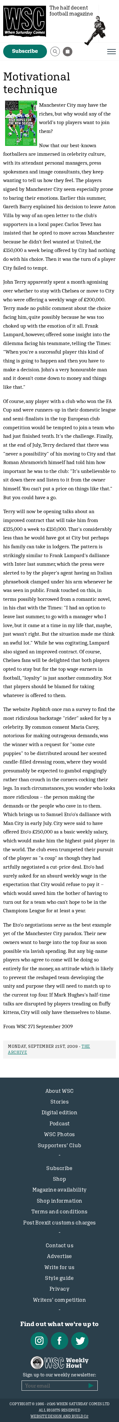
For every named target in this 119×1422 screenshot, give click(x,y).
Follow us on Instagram (39, 1341)
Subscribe (25, 51)
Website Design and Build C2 (59, 1416)
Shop (59, 1179)
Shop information (60, 1201)
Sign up (91, 1385)
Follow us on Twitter (80, 1341)
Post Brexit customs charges (59, 1222)
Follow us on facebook (59, 1341)
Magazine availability (59, 1189)
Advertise (59, 1256)
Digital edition (59, 1112)
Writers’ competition (59, 1300)
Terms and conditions (59, 1211)
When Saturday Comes (24, 21)
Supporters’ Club (60, 1145)
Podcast (60, 1123)
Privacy (59, 1289)
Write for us (59, 1267)
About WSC (59, 1091)
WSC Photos (59, 1134)
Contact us (59, 1245)
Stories (59, 1101)
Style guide (59, 1278)
